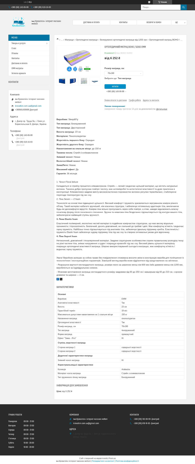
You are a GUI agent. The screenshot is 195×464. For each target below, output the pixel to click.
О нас (14, 48)
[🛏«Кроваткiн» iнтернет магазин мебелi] (18, 22)
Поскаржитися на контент (103, 461)
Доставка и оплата (91, 22)
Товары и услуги (18, 43)
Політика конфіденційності (127, 461)
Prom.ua (112, 458)
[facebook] (58, 279)
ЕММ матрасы (17, 68)
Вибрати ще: (118, 78)
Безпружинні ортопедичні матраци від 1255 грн (123, 39)
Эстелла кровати (19, 73)
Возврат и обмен (154, 22)
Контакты (123, 22)
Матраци (69, 39)
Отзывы (15, 53)
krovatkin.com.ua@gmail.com (28, 106)
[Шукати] (184, 7)
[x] (61, 279)
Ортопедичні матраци (87, 39)
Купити (115, 86)
